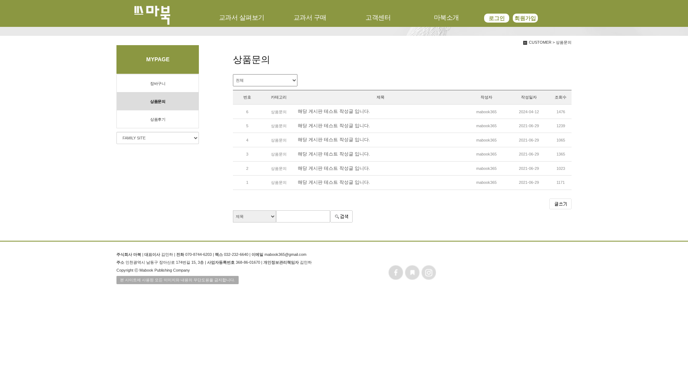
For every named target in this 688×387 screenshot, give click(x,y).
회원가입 (525, 18)
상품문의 (157, 101)
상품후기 (157, 119)
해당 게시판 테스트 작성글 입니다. (334, 111)
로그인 (497, 18)
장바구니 (157, 83)
